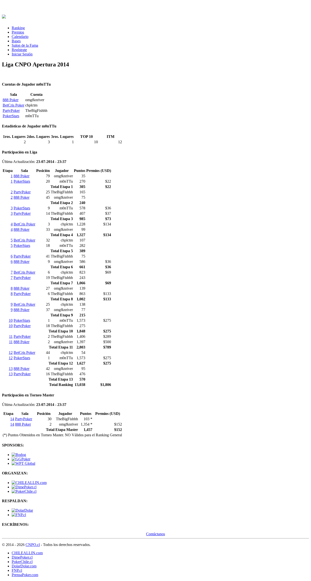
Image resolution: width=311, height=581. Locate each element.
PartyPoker (11, 110)
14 (12, 419)
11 (11, 336)
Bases (16, 41)
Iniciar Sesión (22, 54)
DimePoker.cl (22, 557)
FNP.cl (17, 570)
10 (11, 320)
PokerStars (11, 116)
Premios (18, 32)
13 (11, 368)
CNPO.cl (33, 545)
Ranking (18, 28)
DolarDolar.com (24, 566)
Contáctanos (155, 534)
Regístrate (19, 50)
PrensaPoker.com (25, 575)
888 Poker (10, 100)
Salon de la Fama (25, 45)
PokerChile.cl (22, 562)
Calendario (20, 37)
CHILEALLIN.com (27, 553)
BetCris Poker (13, 105)
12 (11, 352)
